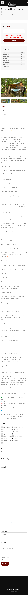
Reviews (3, 123)
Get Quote (14, 40)
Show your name (5, 557)
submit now (5, 563)
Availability (4, 114)
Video (2, 110)
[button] (2, 87)
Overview (3, 106)
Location (3, 119)
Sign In (24, 2)
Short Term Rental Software (21, 596)
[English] (27, 2)
